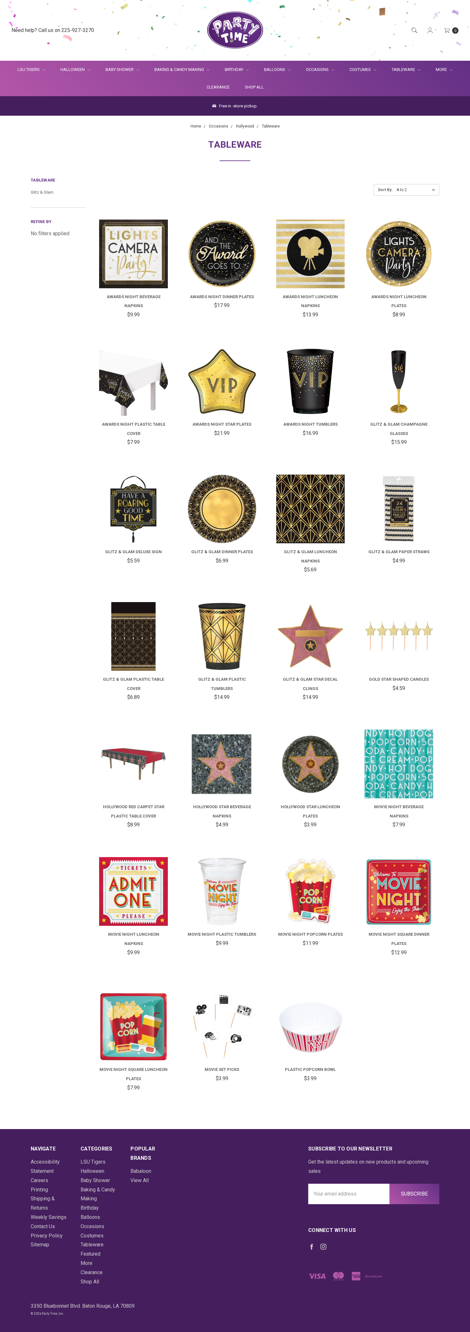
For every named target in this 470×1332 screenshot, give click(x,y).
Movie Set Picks (222, 1069)
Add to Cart (133, 273)
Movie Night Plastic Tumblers (222, 934)
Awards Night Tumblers (310, 424)
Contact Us (43, 1226)
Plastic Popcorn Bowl (310, 1069)
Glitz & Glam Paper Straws (398, 551)
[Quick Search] (414, 30)
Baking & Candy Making (179, 69)
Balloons (275, 69)
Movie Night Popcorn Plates (310, 934)
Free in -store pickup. (238, 106)
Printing (39, 1190)
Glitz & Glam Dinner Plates (222, 551)
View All (139, 1180)
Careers (39, 1180)
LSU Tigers (29, 69)
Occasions (318, 69)
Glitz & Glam (42, 192)
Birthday (234, 69)
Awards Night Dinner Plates (222, 296)
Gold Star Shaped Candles (399, 679)
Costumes (360, 69)
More (437, 69)
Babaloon (140, 1171)
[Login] (429, 30)
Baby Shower (120, 69)
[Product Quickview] (125, 248)
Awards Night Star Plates (221, 424)
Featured (90, 1254)
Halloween (73, 69)
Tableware (404, 69)
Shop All (254, 87)
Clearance (218, 87)
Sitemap (40, 1245)
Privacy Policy (47, 1236)
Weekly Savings (49, 1217)
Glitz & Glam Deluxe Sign (133, 551)
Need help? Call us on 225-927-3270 (53, 30)
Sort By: (385, 190)
